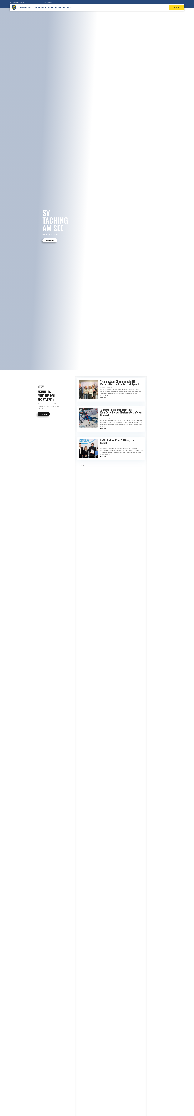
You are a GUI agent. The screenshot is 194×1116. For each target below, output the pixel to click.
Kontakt (69, 7)
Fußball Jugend (117, 446)
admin (103, 387)
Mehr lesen (44, 414)
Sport (30, 7)
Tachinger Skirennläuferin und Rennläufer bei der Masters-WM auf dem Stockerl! (121, 412)
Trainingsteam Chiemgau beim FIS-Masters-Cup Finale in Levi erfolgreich (119, 382)
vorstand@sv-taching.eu (18, 2)
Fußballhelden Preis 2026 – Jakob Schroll (117, 441)
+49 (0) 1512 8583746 (48, 2)
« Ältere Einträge (81, 466)
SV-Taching (23, 7)
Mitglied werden (49, 240)
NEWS (64, 7)
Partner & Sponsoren (54, 7)
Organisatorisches (41, 7)
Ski (113, 387)
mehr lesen (103, 398)
